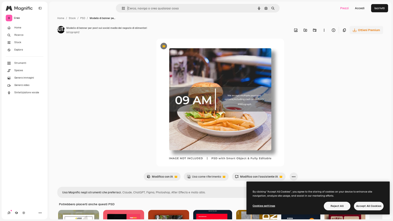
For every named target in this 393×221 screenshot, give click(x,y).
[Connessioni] (9, 213)
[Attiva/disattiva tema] (23, 213)
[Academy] (16, 213)
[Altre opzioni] (324, 30)
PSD (82, 18)
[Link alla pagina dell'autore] (61, 30)
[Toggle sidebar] (40, 8)
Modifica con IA (160, 178)
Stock (72, 18)
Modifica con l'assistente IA (256, 178)
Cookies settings (264, 205)
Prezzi (344, 8)
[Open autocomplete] (121, 8)
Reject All (337, 206)
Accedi (360, 8)
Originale (183, 46)
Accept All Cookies (368, 206)
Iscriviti (379, 8)
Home (60, 18)
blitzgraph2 (72, 32)
